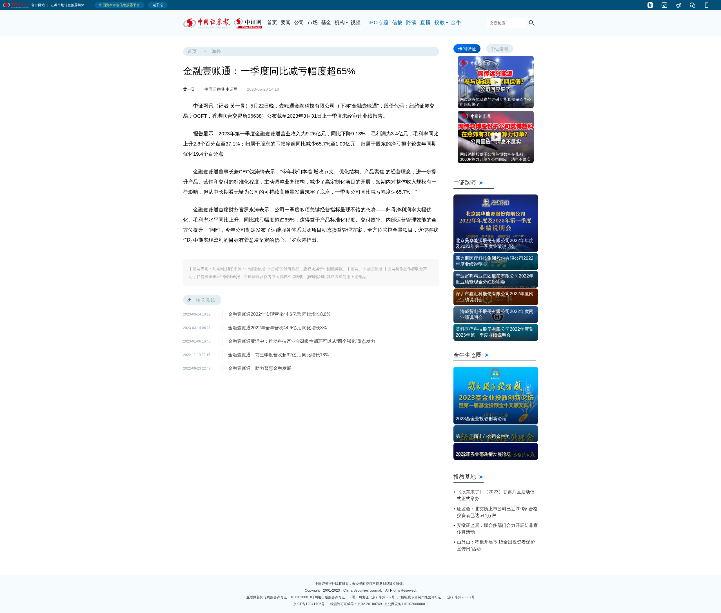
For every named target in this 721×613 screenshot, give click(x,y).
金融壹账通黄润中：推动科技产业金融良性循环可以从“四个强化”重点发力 (301, 341)
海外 (216, 51)
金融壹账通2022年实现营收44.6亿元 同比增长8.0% (279, 314)
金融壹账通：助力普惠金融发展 (259, 368)
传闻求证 (467, 49)
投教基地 (464, 476)
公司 (299, 22)
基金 (326, 22)
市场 (313, 22)
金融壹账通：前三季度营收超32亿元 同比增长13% (278, 354)
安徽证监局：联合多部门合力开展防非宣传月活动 (497, 528)
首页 (272, 22)
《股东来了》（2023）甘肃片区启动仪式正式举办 (496, 495)
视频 (355, 22)
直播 (425, 22)
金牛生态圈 (494, 355)
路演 (411, 22)
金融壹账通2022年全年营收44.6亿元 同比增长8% (277, 327)
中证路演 (473, 182)
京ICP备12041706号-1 (310, 604)
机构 (340, 22)
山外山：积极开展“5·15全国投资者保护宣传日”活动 (496, 545)
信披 (397, 22)
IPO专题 (378, 22)
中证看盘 (500, 49)
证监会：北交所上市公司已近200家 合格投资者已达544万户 (497, 512)
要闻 (286, 22)
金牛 (456, 22)
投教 (439, 22)
